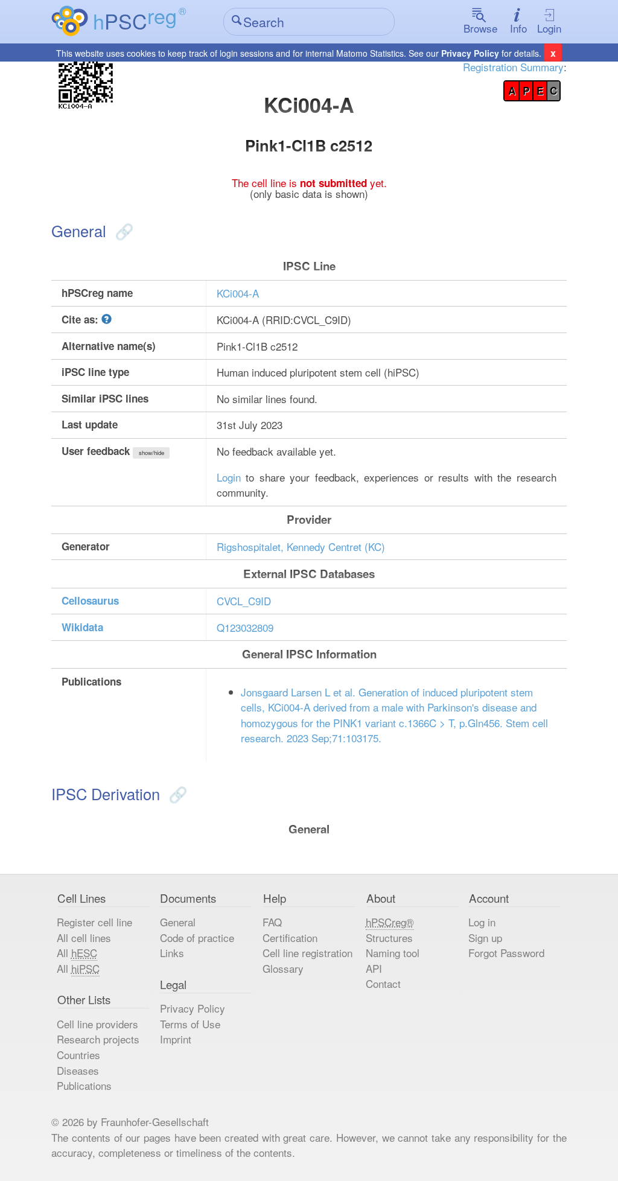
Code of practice (197, 937)
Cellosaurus (90, 600)
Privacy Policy (470, 53)
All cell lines (84, 937)
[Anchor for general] (122, 230)
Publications (84, 1085)
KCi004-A (238, 293)
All (77, 952)
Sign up (485, 937)
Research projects (98, 1038)
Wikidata (82, 627)
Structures (389, 937)
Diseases (78, 1070)
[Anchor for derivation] (176, 793)
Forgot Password (506, 952)
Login (549, 28)
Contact (383, 983)
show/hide (151, 452)
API (374, 968)
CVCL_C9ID (244, 600)
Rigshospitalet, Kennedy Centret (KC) (301, 546)
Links (172, 952)
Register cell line (94, 921)
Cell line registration (307, 952)
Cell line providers (97, 1023)
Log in (481, 921)
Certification (290, 937)
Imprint (175, 1038)
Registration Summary (513, 66)
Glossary (283, 968)
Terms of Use (190, 1023)
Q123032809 (245, 627)
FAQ (272, 921)
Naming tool (392, 952)
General (178, 921)
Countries (78, 1054)
